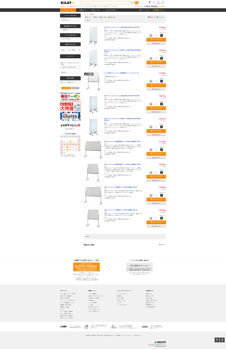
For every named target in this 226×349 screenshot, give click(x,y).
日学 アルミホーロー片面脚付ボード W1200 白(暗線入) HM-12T (120, 210)
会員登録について (150, 302)
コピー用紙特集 (92, 293)
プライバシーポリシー (127, 335)
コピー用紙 (70, 6)
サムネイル (161, 17)
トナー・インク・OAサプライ (67, 300)
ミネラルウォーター (88, 6)
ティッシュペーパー (78, 6)
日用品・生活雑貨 (64, 298)
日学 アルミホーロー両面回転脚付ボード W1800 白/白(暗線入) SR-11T (122, 141)
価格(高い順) (111, 17)
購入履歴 (119, 296)
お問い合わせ (137, 335)
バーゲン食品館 (92, 302)
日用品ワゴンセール (93, 307)
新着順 (95, 17)
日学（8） (65, 19)
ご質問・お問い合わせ (151, 300)
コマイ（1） (66, 20)
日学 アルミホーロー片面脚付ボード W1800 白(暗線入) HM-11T (120, 187)
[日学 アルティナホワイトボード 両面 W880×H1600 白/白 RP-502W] (93, 104)
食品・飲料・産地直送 (66, 296)
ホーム (86, 14)
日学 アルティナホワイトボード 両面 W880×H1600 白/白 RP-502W (121, 95)
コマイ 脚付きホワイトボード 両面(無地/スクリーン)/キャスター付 (121, 73)
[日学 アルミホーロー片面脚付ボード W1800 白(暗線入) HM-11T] (93, 195)
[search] (136, 2)
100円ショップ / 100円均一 (67, 318)
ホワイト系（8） (67, 39)
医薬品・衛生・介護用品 (66, 315)
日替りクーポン (96, 10)
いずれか (70, 62)
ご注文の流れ (148, 298)
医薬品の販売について (109, 335)
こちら (89, 279)
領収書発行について (150, 304)
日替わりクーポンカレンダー (95, 296)
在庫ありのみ (71, 82)
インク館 (90, 304)
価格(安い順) (102, 17)
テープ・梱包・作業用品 (66, 311)
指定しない (88, 17)
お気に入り (157, 43)
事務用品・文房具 (64, 307)
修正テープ (107, 6)
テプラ (101, 6)
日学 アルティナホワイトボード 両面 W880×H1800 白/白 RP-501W (121, 27)
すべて (63, 62)
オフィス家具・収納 (65, 313)
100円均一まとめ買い (93, 298)
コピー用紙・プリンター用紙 (67, 293)
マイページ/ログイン (122, 293)
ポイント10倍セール (93, 311)
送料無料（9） (66, 29)
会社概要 (87, 335)
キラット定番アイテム (94, 309)
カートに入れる (157, 39)
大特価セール (82, 10)
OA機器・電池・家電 (65, 304)
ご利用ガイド (148, 293)
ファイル (62, 309)
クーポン (119, 302)
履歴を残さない (162, 244)
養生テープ (96, 6)
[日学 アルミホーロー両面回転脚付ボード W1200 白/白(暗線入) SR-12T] (93, 173)
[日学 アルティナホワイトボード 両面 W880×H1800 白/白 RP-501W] (93, 36)
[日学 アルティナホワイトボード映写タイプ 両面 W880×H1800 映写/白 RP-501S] (93, 58)
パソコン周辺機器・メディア (67, 302)
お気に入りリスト (121, 300)
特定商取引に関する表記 (97, 335)
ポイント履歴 (120, 298)
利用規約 (118, 335)
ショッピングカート (122, 304)
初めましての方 (149, 296)
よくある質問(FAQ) (150, 307)
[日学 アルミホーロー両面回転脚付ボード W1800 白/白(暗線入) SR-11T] (93, 150)
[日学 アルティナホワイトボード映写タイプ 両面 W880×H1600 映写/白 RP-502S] (93, 127)
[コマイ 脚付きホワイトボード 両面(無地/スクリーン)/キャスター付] (93, 81)
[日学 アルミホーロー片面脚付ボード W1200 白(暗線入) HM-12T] (93, 218)
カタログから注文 (110, 10)
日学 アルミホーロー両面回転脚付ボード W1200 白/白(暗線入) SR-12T (122, 164)
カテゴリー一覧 (68, 10)
